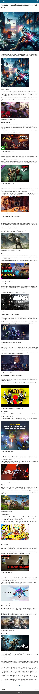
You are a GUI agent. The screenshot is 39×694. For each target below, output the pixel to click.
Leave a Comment (19, 685)
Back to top (36, 689)
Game (5, 682)
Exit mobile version (19, 692)
